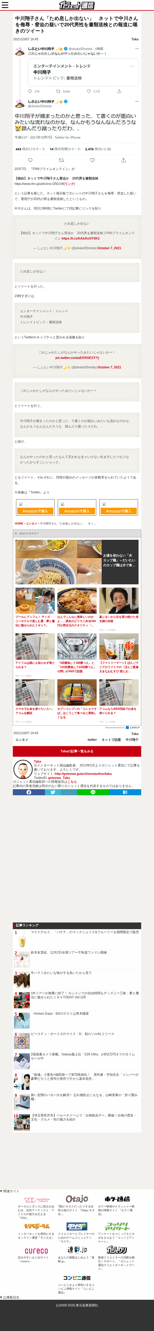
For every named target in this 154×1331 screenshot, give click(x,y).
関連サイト (11, 1191)
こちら (72, 781)
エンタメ (21, 739)
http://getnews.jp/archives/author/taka (83, 773)
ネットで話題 (111, 739)
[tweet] (53, 792)
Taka (135, 39)
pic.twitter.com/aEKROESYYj (77, 358)
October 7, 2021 (109, 248)
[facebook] (29, 792)
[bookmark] (125, 792)
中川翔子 (132, 739)
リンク (69, 184)
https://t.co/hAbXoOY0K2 (81, 238)
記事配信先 (11, 1297)
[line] (93, 792)
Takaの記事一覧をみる (77, 751)
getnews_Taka (59, 778)
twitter (92, 739)
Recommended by (115, 727)
